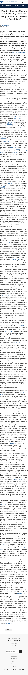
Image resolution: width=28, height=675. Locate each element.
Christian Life (8, 629)
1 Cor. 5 (18, 149)
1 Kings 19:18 (6, 242)
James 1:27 (20, 325)
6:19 (1, 394)
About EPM (14, 661)
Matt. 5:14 (15, 152)
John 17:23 (13, 147)
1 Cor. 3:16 (22, 392)
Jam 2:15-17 (11, 122)
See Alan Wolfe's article (18, 52)
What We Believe (14, 663)
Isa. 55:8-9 (4, 504)
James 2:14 (8, 331)
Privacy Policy (14, 656)
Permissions (14, 658)
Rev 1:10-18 (10, 125)
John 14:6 (10, 183)
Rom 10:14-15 (15, 259)
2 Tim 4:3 (18, 127)
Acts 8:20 (3, 125)
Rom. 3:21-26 (8, 623)
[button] (22, 2)
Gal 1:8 (17, 116)
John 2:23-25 (5, 295)
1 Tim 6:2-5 (17, 118)
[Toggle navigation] (26, 2)
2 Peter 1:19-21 (17, 479)
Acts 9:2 (2, 187)
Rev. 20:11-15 (17, 342)
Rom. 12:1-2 (6, 141)
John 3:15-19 (20, 593)
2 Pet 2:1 (9, 124)
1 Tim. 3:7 (3, 138)
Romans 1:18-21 (13, 443)
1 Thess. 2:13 (4, 544)
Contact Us (14, 666)
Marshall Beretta (6, 25)
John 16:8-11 (13, 354)
